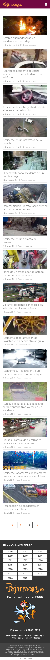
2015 (10, 564)
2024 (10, 578)
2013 (25, 560)
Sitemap (36, 638)
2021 (10, 573)
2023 (40, 573)
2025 (25, 578)
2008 (40, 551)
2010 (25, 555)
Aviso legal (39, 635)
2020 (40, 569)
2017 (40, 564)
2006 (10, 551)
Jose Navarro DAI (14, 635)
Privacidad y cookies (21, 638)
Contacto (27, 635)
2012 (10, 560)
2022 (25, 573)
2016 (25, 564)
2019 (25, 569)
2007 (25, 551)
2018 (10, 569)
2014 (40, 560)
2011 (40, 555)
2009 (10, 555)
